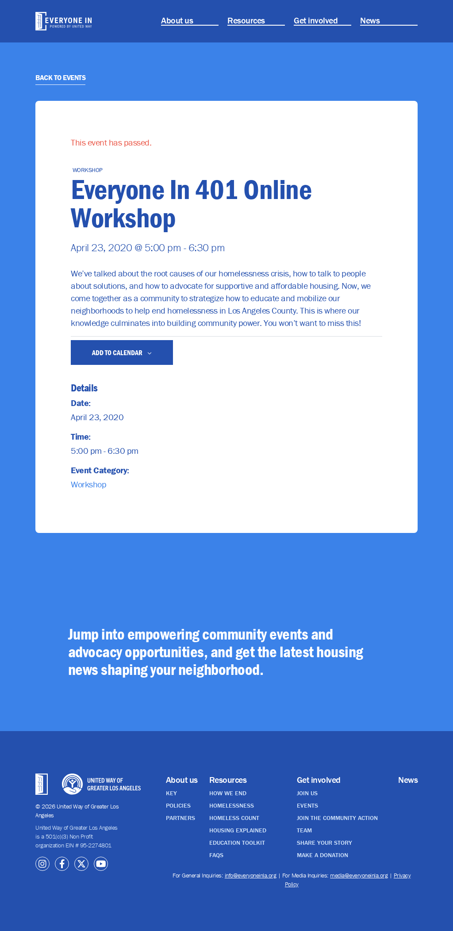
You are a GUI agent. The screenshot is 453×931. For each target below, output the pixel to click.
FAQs (216, 855)
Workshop (88, 484)
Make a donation (322, 855)
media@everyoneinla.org (359, 875)
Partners (180, 818)
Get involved (316, 20)
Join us (307, 793)
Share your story (324, 843)
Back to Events (60, 77)
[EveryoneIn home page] (63, 21)
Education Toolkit (237, 843)
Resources (246, 20)
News (370, 20)
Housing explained (237, 830)
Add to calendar (118, 352)
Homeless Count (234, 818)
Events (307, 805)
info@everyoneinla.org (250, 875)
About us (177, 20)
